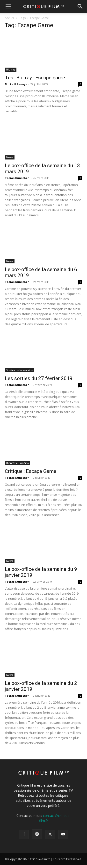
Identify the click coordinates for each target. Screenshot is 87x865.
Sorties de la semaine (19, 370)
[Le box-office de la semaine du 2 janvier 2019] (43, 658)
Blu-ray (10, 69)
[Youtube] (63, 834)
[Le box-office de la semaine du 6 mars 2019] (43, 244)
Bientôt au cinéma (17, 463)
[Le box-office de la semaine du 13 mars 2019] (43, 140)
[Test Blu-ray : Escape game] (43, 53)
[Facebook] (24, 834)
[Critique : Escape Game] (43, 446)
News (9, 157)
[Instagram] (37, 834)
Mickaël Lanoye (16, 84)
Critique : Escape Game (30, 471)
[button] (8, 6)
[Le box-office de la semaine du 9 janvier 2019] (43, 544)
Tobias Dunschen (17, 178)
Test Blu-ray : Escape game (35, 78)
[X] (50, 834)
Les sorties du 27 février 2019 (38, 378)
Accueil (9, 18)
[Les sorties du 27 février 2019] (43, 353)
